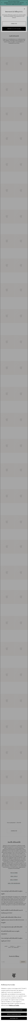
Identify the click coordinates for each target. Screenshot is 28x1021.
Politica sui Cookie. (14, 1005)
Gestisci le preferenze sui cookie (14, 1010)
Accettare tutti (14, 1018)
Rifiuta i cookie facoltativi (14, 1014)
